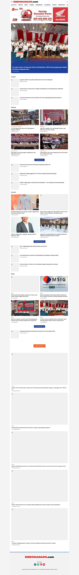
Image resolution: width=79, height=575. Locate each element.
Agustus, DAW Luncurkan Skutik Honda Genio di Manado (36, 79)
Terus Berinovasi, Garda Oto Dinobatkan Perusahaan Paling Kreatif (39, 255)
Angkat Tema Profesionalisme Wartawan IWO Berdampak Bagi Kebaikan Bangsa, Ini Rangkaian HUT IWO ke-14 (39, 388)
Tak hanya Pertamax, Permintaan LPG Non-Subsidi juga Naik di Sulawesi (40, 97)
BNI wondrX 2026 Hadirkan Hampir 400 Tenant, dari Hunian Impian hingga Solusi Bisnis (24, 295)
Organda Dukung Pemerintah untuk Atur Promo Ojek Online (37, 331)
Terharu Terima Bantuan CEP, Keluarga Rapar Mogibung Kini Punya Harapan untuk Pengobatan (36, 504)
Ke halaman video (39, 241)
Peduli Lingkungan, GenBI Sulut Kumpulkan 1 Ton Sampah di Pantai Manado (42, 182)
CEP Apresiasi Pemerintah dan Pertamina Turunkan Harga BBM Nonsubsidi (31, 427)
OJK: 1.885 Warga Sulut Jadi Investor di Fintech (33, 246)
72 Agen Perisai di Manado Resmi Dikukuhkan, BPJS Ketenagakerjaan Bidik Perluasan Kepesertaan (39, 68)
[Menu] (11, 1)
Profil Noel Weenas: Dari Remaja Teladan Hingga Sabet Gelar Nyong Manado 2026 (25, 212)
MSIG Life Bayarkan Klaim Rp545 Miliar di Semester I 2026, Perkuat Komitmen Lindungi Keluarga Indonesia (53, 295)
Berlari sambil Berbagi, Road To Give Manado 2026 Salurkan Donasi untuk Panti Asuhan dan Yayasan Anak (38, 466)
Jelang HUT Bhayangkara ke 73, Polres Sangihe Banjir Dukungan (38, 173)
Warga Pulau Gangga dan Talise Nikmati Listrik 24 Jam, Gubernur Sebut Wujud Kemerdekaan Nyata (54, 212)
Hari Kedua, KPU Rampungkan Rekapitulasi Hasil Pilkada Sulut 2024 (23, 153)
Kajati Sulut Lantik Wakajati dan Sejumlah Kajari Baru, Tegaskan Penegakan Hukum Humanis (53, 235)
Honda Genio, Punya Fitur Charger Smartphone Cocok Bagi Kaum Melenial (41, 88)
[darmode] (67, 1)
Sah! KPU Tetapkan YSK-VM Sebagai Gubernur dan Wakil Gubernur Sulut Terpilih (53, 129)
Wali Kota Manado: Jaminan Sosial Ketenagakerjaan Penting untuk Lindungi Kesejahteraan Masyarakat (24, 319)
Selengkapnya (39, 159)
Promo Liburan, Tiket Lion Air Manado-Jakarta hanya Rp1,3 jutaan (39, 264)
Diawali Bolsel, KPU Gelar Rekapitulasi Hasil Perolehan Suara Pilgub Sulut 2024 (54, 153)
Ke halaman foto (38, 326)
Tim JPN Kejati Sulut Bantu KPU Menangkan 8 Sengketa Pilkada (22, 129)
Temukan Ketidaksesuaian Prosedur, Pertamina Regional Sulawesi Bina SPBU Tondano (34, 543)
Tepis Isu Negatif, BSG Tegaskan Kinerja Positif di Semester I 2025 (23, 235)
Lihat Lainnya (39, 346)
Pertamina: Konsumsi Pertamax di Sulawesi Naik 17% (35, 164)
